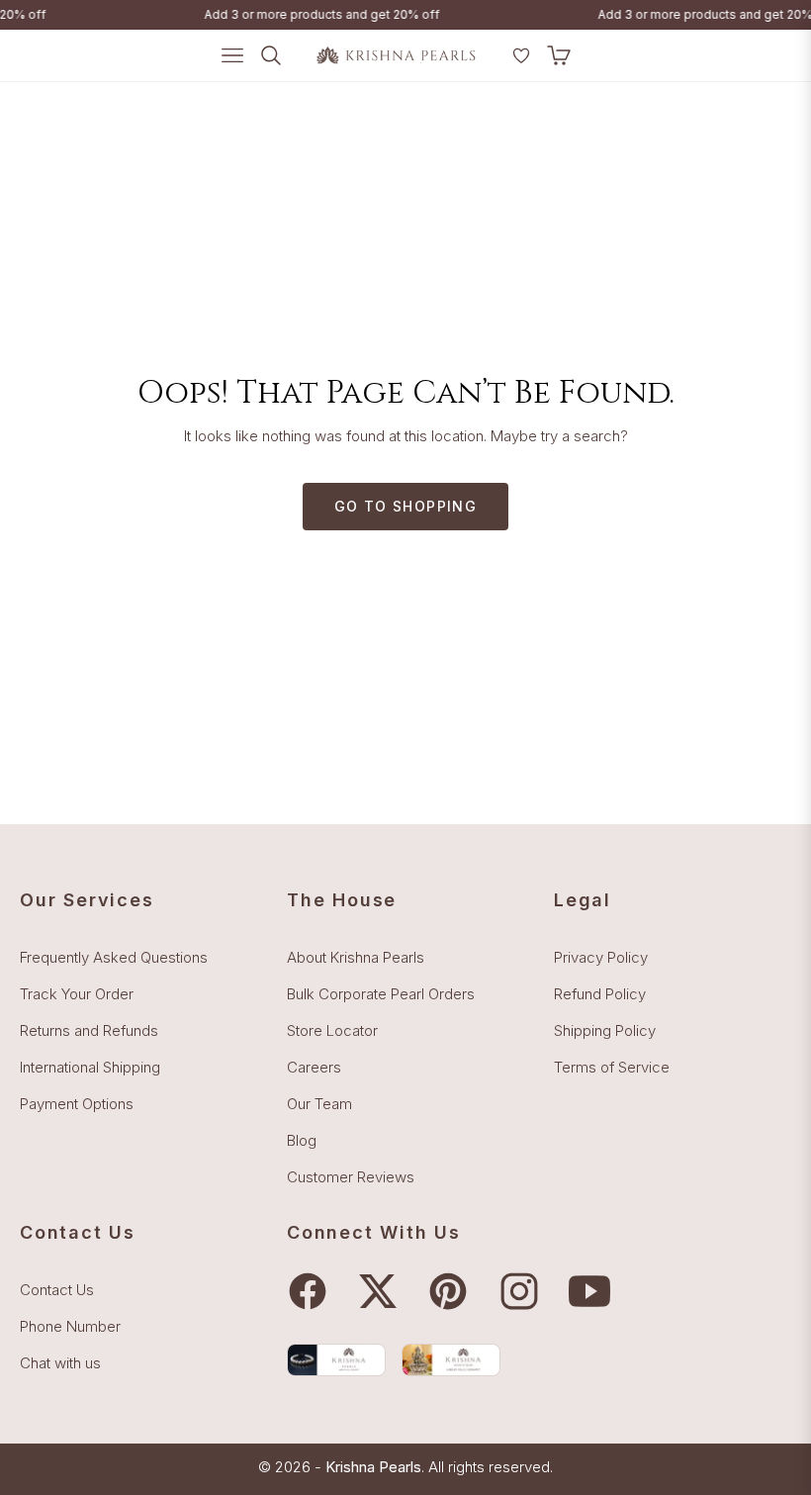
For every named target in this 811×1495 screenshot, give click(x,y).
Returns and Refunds (89, 1030)
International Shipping (90, 1067)
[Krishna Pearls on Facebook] (312, 1291)
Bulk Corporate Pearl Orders (381, 993)
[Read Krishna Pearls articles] (336, 1360)
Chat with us (60, 1363)
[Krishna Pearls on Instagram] (524, 1291)
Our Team (319, 1103)
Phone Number (70, 1326)
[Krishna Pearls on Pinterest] (453, 1291)
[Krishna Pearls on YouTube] (594, 1291)
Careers (314, 1067)
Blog (301, 1140)
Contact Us (57, 1289)
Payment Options (77, 1103)
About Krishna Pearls (355, 957)
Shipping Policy (605, 1030)
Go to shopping (406, 506)
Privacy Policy (601, 957)
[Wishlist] (521, 55)
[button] (495, 63)
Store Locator (332, 1030)
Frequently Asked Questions (114, 957)
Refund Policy (600, 993)
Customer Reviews (350, 1177)
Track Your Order (77, 993)
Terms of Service (612, 1067)
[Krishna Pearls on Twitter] (382, 1291)
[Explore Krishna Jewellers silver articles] (451, 1360)
